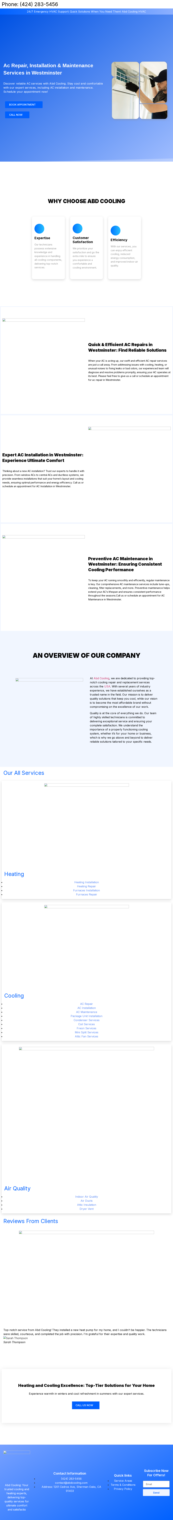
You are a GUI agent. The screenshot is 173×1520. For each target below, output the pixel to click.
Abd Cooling (101, 678)
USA (107, 686)
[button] (6, 1336)
